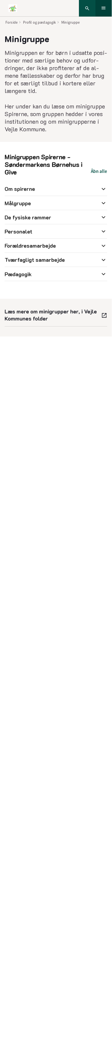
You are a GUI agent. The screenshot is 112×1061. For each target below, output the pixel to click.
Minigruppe (70, 22)
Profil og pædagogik (39, 22)
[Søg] (87, 8)
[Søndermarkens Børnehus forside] (12, 8)
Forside (11, 22)
